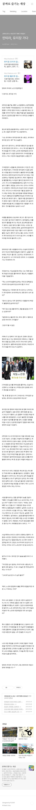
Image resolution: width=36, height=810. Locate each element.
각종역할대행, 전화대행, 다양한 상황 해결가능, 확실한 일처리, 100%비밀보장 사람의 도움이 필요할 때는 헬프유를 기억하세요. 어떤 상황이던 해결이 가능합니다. (12, 80)
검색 (27, 3)
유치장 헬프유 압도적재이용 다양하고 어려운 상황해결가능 (12, 76)
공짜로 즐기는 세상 (13, 4)
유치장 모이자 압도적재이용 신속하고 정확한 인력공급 (12, 62)
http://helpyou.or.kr (10, 73)
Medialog (13, 11)
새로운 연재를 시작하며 (11, 706)
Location (24, 11)
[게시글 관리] (11, 687)
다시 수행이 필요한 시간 (11, 711)
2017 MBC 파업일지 (22, 696)
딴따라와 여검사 (9, 704)
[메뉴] (32, 3)
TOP (32, 803)
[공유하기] (9, 687)
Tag (3, 11)
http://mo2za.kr (9, 59)
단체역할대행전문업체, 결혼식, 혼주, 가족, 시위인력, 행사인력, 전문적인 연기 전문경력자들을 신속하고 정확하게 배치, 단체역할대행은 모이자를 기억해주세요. (11, 65)
